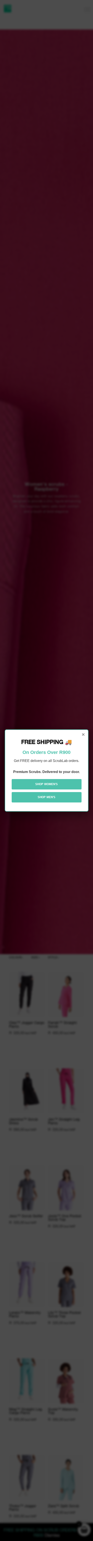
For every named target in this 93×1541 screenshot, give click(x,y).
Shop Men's (46, 797)
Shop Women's (46, 784)
